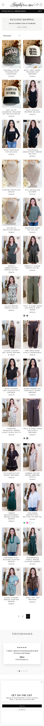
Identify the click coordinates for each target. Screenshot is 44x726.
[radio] (24, 315)
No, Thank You (22, 709)
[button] (18, 43)
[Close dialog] (41, 682)
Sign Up (22, 706)
